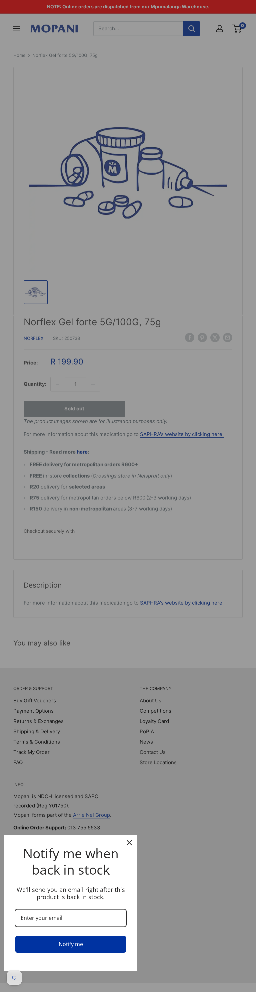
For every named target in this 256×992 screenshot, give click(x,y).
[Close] (129, 843)
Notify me (71, 944)
